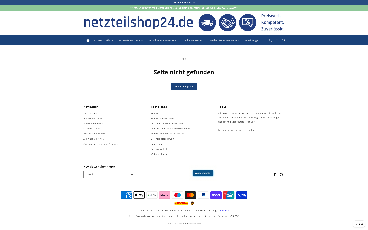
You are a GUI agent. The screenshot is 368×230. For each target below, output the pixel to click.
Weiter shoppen (184, 86)
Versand (224, 210)
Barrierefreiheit (159, 149)
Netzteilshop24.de (179, 223)
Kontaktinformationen (162, 118)
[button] (103, 40)
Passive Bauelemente (94, 133)
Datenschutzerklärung (162, 138)
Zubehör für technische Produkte (100, 144)
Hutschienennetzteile (94, 123)
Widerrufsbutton (159, 154)
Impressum (156, 144)
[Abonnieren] (132, 174)
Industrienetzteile (92, 118)
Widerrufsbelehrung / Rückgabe (167, 133)
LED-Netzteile (90, 113)
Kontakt (155, 113)
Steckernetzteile (91, 128)
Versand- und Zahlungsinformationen (170, 128)
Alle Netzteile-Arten (93, 138)
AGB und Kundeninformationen (167, 123)
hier (253, 130)
